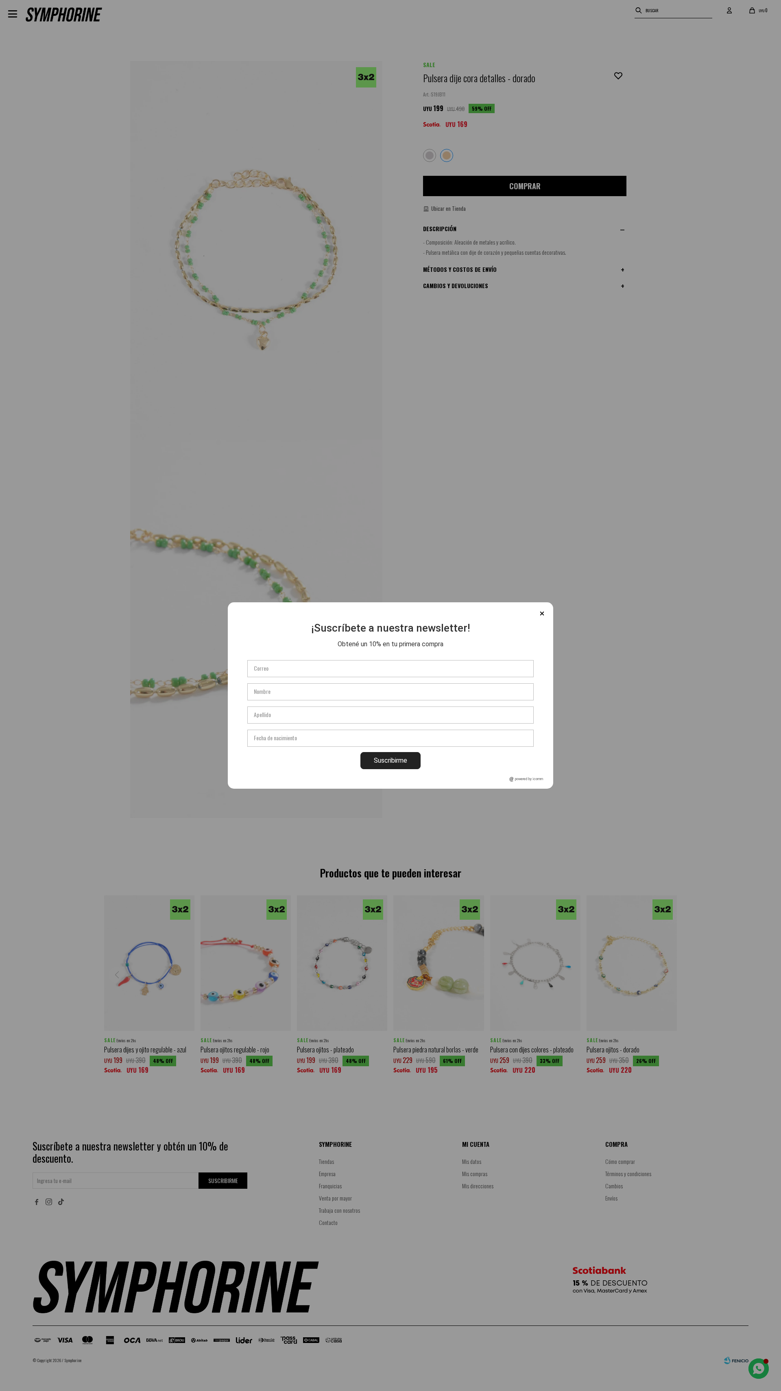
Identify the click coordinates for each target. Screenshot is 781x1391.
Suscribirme (390, 760)
